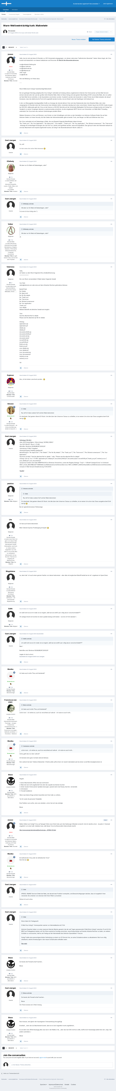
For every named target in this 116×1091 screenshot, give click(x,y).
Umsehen (6, 9)
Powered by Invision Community (58, 1088)
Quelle (22, 471)
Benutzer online (39, 14)
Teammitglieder (27, 14)
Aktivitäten (15, 9)
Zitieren (26, 133)
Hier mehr (24, 943)
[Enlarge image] (44, 148)
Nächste (11, 47)
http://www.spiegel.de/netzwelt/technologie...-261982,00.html (37, 830)
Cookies (73, 1084)
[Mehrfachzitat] (20, 133)
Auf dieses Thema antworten (101, 39)
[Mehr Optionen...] (111, 54)
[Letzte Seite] (16, 47)
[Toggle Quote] (22, 204)
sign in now (42, 1057)
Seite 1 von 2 (23, 47)
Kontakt (67, 1084)
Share (90, 32)
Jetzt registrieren (108, 3)
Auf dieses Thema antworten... (22, 1065)
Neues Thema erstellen (79, 39)
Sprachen (43, 1084)
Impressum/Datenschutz (56, 1084)
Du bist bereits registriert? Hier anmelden (86, 3)
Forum (4, 14)
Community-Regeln (14, 14)
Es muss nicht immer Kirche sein (29, 33)
